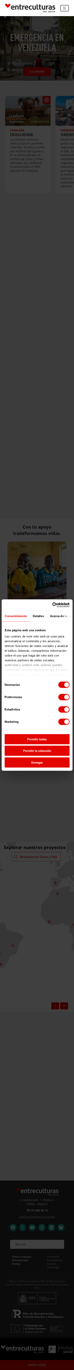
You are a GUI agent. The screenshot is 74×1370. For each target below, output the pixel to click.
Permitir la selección (37, 750)
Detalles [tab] (38, 616)
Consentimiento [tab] (16, 616)
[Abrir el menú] (64, 8)
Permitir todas (37, 739)
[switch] (63, 697)
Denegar (37, 762)
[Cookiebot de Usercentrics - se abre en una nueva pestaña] (52, 605)
